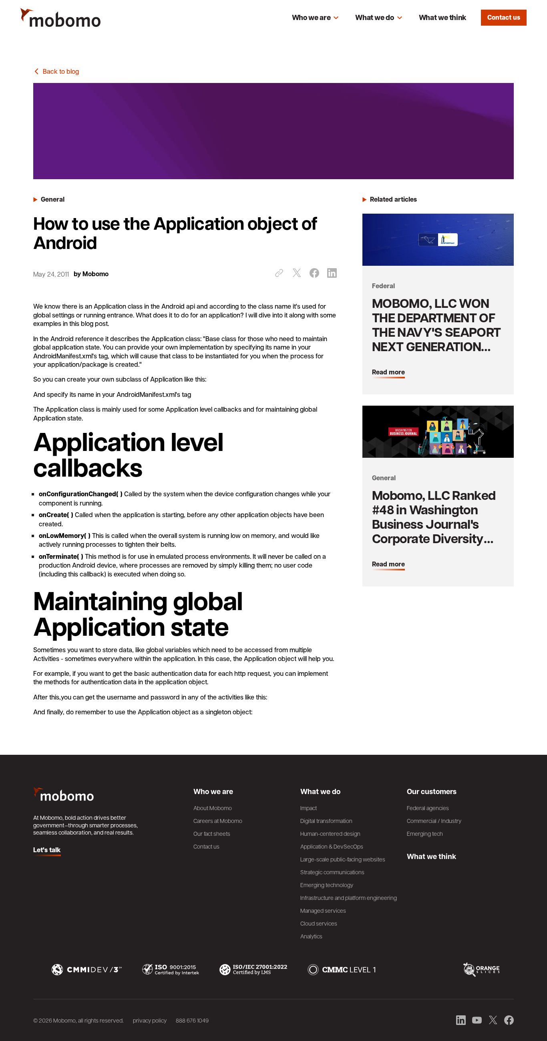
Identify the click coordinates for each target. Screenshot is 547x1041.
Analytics (311, 936)
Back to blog (61, 71)
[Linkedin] (332, 273)
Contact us (503, 17)
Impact (308, 807)
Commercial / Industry (434, 820)
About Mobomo (212, 807)
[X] (297, 273)
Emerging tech (425, 833)
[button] (316, 18)
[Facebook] (314, 273)
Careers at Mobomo (217, 820)
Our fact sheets (211, 833)
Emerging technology (326, 884)
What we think (443, 17)
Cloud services (318, 923)
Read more (388, 372)
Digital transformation (326, 820)
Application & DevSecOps (331, 846)
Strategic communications (332, 871)
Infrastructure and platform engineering (348, 897)
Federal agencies (428, 807)
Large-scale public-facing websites (342, 859)
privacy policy (150, 1020)
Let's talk (47, 850)
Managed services (323, 910)
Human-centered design (330, 833)
